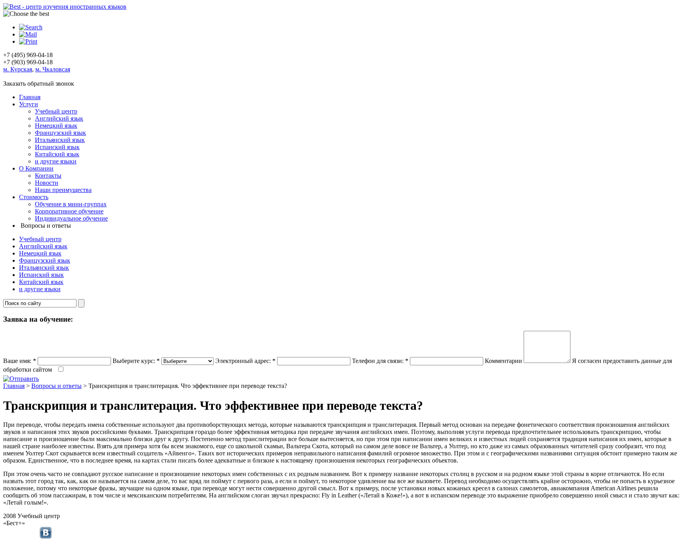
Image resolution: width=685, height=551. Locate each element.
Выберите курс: (136, 360)
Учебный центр (56, 111)
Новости (46, 182)
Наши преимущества (63, 189)
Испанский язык (57, 147)
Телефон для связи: (380, 360)
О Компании (36, 168)
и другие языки (56, 161)
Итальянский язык (60, 139)
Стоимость (33, 197)
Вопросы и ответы (56, 385)
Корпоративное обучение (69, 211)
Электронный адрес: (245, 360)
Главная (29, 97)
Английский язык (59, 118)
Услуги (28, 104)
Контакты (48, 175)
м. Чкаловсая (52, 69)
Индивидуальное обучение (71, 218)
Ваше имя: (19, 360)
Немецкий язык (56, 125)
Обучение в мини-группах (71, 204)
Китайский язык (57, 154)
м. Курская (17, 69)
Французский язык (60, 132)
